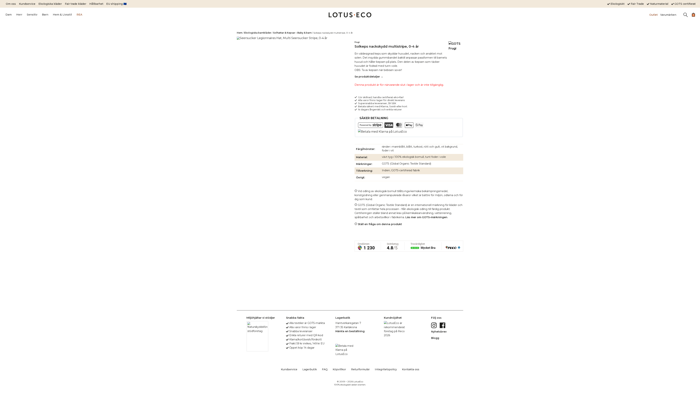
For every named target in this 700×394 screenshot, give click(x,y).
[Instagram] (434, 325)
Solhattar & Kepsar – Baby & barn (292, 32)
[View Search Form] (685, 15)
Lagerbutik (309, 369)
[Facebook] (443, 325)
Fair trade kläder (75, 3)
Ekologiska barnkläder (257, 32)
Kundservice (27, 3)
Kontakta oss (410, 369)
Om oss (11, 3)
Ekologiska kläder (50, 3)
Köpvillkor (339, 369)
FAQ (325, 369)
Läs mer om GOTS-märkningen (426, 217)
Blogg (435, 338)
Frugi (357, 42)
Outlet (653, 14)
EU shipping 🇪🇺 (116, 3)
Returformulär (360, 369)
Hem (239, 32)
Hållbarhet (96, 3)
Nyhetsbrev (439, 331)
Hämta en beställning (350, 331)
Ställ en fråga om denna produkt (379, 224)
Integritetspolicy (386, 369)
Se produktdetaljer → (369, 76)
